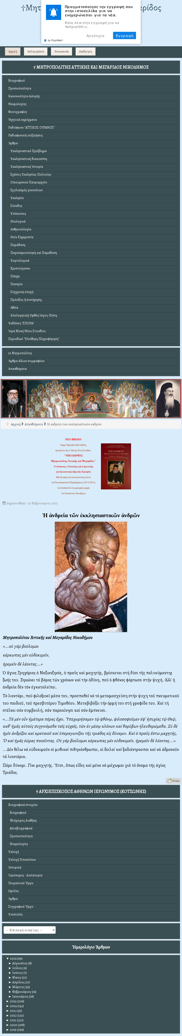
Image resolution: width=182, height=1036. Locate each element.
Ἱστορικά (14, 867)
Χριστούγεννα (19, 268)
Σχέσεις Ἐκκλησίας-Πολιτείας (29, 174)
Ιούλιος (15, 968)
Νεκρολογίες (17, 104)
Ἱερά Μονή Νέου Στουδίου (27, 331)
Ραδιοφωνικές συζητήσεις (25, 135)
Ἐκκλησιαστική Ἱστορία (25, 166)
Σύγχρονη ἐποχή (20, 292)
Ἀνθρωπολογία (19, 229)
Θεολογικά (17, 221)
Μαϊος (14, 977)
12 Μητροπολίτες (20, 353)
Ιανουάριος (18, 996)
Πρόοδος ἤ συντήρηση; (25, 299)
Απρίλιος (16, 982)
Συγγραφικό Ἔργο (20, 906)
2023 (11, 1010)
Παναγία (15, 284)
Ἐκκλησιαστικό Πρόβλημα (27, 151)
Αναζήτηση (85, 51)
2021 (11, 1020)
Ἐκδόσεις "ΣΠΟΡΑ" (21, 323)
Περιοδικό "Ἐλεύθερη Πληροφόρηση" (33, 339)
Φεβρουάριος (19, 992)
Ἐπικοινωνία (62, 51)
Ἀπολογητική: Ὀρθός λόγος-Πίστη (32, 315)
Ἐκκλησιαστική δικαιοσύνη (27, 159)
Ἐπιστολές (15, 914)
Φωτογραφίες (17, 112)
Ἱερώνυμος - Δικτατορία (25, 875)
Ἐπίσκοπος (17, 213)
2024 (11, 1006)
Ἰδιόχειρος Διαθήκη (22, 820)
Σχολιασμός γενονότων (25, 190)
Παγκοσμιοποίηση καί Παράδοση (32, 253)
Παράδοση (16, 245)
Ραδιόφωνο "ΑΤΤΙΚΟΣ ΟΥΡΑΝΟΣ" (31, 127)
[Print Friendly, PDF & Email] (173, 780)
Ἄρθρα (13, 143)
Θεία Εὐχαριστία (20, 237)
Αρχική (13, 51)
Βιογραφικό (16, 80)
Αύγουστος (17, 963)
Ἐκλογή (13, 852)
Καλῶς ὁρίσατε (35, 51)
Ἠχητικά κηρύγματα (22, 119)
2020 (11, 1025)
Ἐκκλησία (16, 198)
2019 (11, 1029)
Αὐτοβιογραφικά (20, 828)
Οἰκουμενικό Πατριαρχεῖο (27, 182)
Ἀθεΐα (13, 307)
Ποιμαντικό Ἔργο (20, 883)
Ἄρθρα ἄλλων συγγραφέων (26, 361)
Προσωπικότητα (19, 88)
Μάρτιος (16, 987)
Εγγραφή (124, 35)
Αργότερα (95, 35)
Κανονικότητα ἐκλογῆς (24, 96)
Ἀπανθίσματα (17, 369)
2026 (11, 958)
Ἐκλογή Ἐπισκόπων (22, 859)
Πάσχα (14, 276)
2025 (11, 1001)
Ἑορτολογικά (18, 260)
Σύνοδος (15, 206)
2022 (11, 1015)
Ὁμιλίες (13, 891)
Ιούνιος (15, 973)
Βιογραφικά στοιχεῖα (22, 805)
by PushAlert (55, 40)
